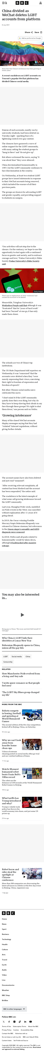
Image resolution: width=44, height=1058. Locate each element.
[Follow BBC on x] (3, 1021)
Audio (4, 970)
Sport (4, 929)
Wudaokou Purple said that (14, 305)
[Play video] (22, 615)
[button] (4, 3)
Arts (4, 955)
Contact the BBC (7, 1033)
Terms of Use (6, 1026)
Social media (17, 656)
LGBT (5, 656)
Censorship (7, 662)
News (4, 924)
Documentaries (8, 985)
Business (5, 934)
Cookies (16, 1030)
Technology (6, 939)
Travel (4, 960)
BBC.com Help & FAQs (30, 1037)
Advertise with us (21, 1033)
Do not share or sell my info (11, 1037)
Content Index (7, 1040)
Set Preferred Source (21, 1040)
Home (4, 919)
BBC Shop (6, 995)
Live (3, 980)
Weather (5, 990)
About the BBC (33, 1026)
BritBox (5, 1000)
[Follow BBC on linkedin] (25, 1021)
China (28, 656)
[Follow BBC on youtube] (30, 1021)
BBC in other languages (12, 1009)
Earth (4, 965)
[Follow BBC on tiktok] (20, 1021)
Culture (5, 949)
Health (4, 944)
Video (4, 975)
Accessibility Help (27, 1030)
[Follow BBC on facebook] (9, 1021)
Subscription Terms (19, 1026)
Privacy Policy (6, 1030)
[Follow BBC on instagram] (14, 1021)
